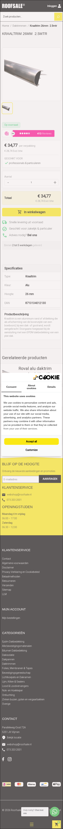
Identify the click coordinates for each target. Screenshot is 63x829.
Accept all (31, 441)
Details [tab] (51, 386)
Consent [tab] (11, 386)
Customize (32, 450)
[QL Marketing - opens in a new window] (46, 377)
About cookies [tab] (31, 387)
